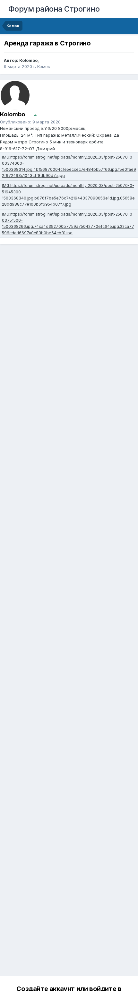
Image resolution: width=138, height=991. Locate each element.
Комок (43, 66)
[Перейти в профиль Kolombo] (15, 95)
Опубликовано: (30, 121)
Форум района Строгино (54, 9)
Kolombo (28, 60)
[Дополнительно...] (125, 125)
